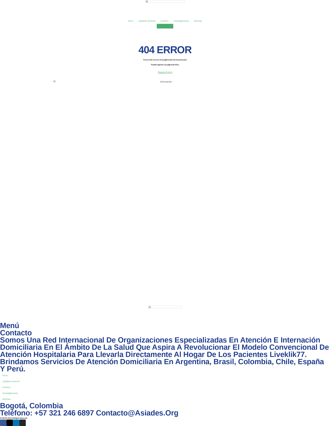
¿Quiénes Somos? (147, 21)
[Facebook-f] (3, 423)
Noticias (198, 21)
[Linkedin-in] (16, 423)
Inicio (130, 21)
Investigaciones (181, 21)
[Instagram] (22, 423)
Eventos (165, 21)
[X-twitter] (9, 423)
